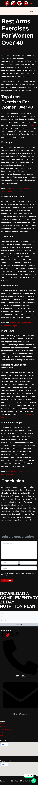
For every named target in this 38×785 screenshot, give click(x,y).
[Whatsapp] (26, 3)
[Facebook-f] (7, 3)
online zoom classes (8, 417)
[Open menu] (32, 11)
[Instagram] (13, 3)
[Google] (19, 3)
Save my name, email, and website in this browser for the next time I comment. (20, 574)
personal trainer (26, 414)
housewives (32, 125)
